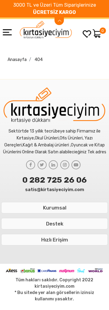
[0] (97, 33)
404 (39, 59)
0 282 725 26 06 (54, 180)
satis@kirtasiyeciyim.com (54, 189)
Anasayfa (17, 59)
